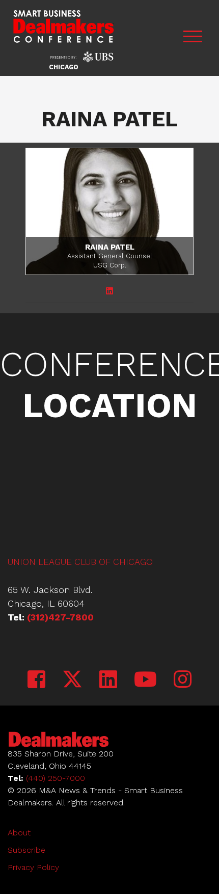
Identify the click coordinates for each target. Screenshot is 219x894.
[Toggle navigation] (192, 38)
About (19, 832)
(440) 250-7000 (55, 778)
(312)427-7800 (60, 617)
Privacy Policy (33, 867)
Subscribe (26, 850)
